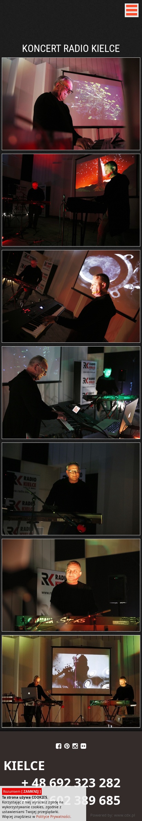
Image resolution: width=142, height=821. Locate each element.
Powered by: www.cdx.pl (112, 815)
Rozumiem (22, 791)
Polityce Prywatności (53, 816)
